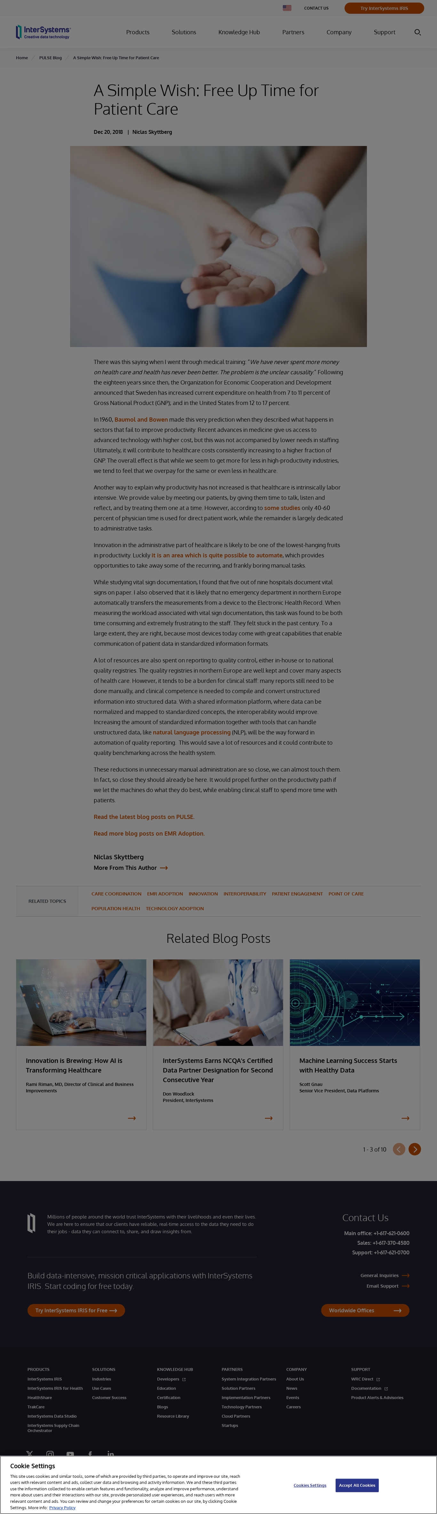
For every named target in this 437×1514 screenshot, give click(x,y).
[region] (218, 1485)
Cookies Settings (310, 1485)
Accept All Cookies (357, 1485)
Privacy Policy (62, 1507)
